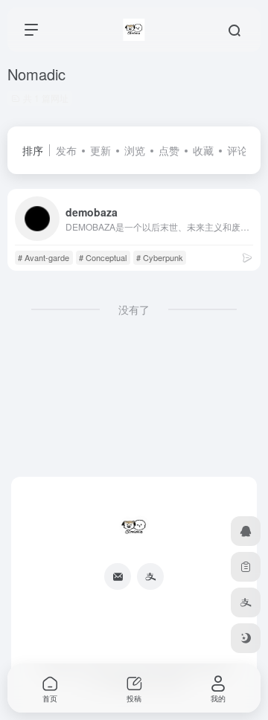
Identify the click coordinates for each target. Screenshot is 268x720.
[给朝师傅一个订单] (246, 567)
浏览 (134, 150)
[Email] (117, 576)
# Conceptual (103, 257)
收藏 (203, 150)
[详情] (247, 257)
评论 (237, 150)
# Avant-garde (43, 257)
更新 (100, 150)
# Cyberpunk (159, 257)
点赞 (169, 150)
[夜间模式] (246, 638)
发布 (66, 150)
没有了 (134, 309)
